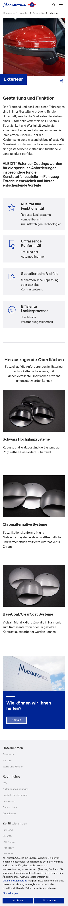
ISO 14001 (8, 848)
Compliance (9, 813)
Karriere (7, 760)
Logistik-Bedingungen (15, 795)
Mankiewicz (9, 13)
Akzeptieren (49, 900)
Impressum (9, 801)
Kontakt (16, 720)
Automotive (38, 13)
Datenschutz (10, 807)
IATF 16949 (9, 842)
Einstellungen (10, 893)
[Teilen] (61, 81)
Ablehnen (17, 900)
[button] (60, 4)
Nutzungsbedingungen (15, 789)
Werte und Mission (13, 766)
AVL (5, 782)
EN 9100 (7, 835)
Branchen (24, 13)
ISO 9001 (8, 829)
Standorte (8, 754)
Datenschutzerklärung (15, 880)
